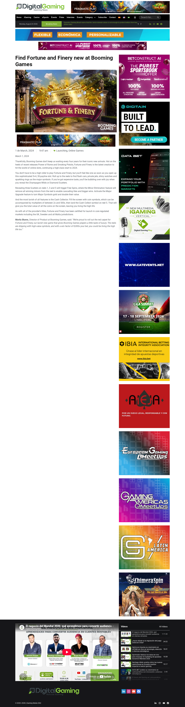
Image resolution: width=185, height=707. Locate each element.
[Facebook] (161, 24)
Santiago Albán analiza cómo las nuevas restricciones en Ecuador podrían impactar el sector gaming (147, 664)
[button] (52, 24)
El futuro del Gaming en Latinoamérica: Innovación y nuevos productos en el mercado (146, 679)
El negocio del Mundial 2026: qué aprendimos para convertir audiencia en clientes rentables (145, 634)
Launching (61, 150)
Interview (70, 17)
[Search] (158, 17)
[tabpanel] (67, 652)
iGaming (27, 17)
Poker (61, 17)
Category (89, 17)
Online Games (76, 150)
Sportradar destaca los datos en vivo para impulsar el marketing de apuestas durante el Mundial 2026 (146, 657)
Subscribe (102, 17)
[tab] (144, 634)
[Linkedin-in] (150, 24)
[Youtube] (157, 24)
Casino (37, 17)
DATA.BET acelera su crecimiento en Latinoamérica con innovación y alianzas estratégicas (147, 672)
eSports (45, 17)
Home (19, 17)
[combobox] (147, 17)
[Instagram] (153, 24)
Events (54, 17)
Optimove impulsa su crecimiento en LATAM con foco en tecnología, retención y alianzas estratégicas (147, 649)
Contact (112, 17)
